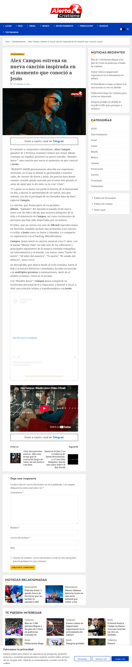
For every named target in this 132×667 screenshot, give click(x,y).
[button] (127, 29)
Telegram (58, 141)
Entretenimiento (17, 54)
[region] (66, 656)
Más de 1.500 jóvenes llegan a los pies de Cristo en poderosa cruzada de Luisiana (108, 63)
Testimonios (97, 186)
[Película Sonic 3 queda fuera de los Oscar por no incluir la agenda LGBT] (14, 594)
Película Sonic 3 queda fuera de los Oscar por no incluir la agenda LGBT (33, 596)
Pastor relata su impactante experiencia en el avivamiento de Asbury (107, 75)
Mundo (94, 151)
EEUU (94, 128)
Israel (94, 140)
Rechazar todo (101, 659)
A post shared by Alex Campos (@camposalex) (44, 376)
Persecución (97, 168)
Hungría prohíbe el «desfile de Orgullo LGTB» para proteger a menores (106, 105)
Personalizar (82, 659)
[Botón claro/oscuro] (122, 29)
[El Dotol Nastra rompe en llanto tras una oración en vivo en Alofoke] (97, 627)
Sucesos (95, 174)
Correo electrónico (20, 537)
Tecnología (96, 180)
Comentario (16, 492)
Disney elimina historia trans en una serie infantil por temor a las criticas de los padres (74, 599)
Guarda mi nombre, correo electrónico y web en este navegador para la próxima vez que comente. (44, 559)
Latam (94, 146)
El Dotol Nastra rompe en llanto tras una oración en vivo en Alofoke (116, 629)
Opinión (95, 163)
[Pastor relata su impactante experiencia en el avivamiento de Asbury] (55, 627)
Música (94, 157)
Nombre (15, 527)
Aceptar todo (120, 659)
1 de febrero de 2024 (21, 84)
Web (12, 547)
